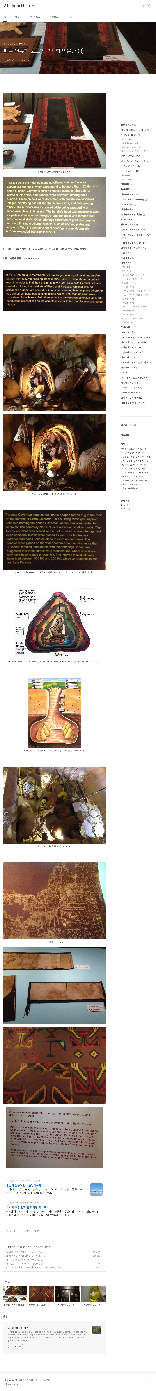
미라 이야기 (12, 1246)
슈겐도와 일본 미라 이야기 (133, 274)
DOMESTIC (127, 175)
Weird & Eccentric (130, 143)
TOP (149, 1380)
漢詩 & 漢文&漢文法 (130, 155)
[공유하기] (14, 1231)
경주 (141, 476)
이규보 (123, 472)
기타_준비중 (127, 322)
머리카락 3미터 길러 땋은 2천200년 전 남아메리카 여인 (31, 1267)
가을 (143, 468)
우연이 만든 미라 (129, 314)
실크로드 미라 (128, 286)
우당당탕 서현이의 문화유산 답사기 (136, 362)
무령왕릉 (124, 456)
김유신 (129, 460)
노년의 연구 (126, 257)
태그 (17, 17)
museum (141, 464)
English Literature (130, 392)
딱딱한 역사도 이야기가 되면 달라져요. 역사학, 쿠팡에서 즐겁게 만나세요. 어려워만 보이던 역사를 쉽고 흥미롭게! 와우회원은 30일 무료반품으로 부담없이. (54, 1212)
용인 (146, 480)
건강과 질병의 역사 (129, 224)
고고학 (123, 468)
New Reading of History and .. (136, 337)
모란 (146, 460)
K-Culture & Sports (131, 147)
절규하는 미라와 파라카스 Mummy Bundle (26, 1252)
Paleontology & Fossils (133, 151)
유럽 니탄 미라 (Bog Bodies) (134, 306)
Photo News (128, 139)
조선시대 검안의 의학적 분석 (134, 242)
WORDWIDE (127, 179)
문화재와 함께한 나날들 (132, 214)
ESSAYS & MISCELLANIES (134, 129)
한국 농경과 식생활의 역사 (133, 229)
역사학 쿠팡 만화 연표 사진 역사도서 (27, 1207)
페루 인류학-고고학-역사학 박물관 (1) (23, 1263)
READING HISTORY (130, 166)
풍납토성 (139, 480)
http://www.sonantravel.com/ (21, 1180)
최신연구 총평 (127, 209)
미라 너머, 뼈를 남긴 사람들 (133, 318)
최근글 (124, 424)
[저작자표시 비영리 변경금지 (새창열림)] (38, 1231)
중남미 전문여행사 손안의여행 (23, 1185)
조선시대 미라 (128, 302)
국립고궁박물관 (127, 452)
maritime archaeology (133, 199)
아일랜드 (132, 472)
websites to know (130, 387)
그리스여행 (145, 456)
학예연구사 (140, 452)
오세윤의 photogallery (132, 347)
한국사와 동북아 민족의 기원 (134, 247)
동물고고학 (126, 252)
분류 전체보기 (127, 124)
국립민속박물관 (127, 480)
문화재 (133, 464)
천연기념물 (125, 476)
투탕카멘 (124, 484)
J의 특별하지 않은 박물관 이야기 (135, 377)
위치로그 (53, 17)
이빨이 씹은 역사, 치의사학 (133, 402)
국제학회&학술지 (128, 327)
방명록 (71, 17)
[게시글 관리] (17, 1231)
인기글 (133, 424)
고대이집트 (134, 456)
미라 (145, 448)
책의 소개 (126, 266)
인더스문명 (138, 460)
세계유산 (133, 484)
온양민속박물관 (134, 448)
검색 (143, 6)
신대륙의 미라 (26, 1246)
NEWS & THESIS (129, 134)
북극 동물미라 (128, 310)
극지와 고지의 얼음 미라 (132, 278)
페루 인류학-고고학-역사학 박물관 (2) (23, 1259)
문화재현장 (126, 189)
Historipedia (127, 219)
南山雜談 (125, 372)
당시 (123, 460)
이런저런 (125, 184)
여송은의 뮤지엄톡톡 (130, 357)
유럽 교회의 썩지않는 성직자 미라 (136, 294)
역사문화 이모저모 (129, 194)
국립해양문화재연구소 (130, 488)
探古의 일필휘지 (128, 332)
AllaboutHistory (19, 6)
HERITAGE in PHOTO (131, 171)
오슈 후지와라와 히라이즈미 (133, 290)
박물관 (123, 448)
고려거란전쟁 (133, 468)
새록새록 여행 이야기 (130, 382)
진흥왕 (134, 476)
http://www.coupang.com (19, 1202)
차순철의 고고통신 (129, 367)
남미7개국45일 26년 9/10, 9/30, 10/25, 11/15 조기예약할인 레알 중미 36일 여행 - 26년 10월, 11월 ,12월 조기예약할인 (44, 1190)
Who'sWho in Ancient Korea (135, 160)
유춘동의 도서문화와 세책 (132, 352)
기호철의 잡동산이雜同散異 (133, 342)
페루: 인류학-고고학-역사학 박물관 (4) (23, 1255)
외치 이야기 (127, 270)
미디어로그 (34, 17)
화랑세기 (124, 464)
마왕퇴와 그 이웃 (129, 282)
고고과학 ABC (127, 204)
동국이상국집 (142, 472)
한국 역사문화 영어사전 (131, 397)
